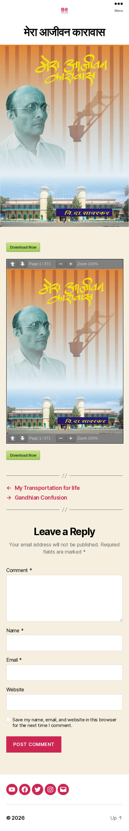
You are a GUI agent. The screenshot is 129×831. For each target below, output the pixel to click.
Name (14, 631)
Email (14, 660)
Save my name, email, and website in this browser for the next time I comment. (64, 723)
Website (15, 690)
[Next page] (22, 264)
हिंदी (64, 9)
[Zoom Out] (60, 264)
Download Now (23, 247)
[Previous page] (12, 264)
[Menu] (118, 3)
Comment (19, 570)
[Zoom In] (70, 264)
